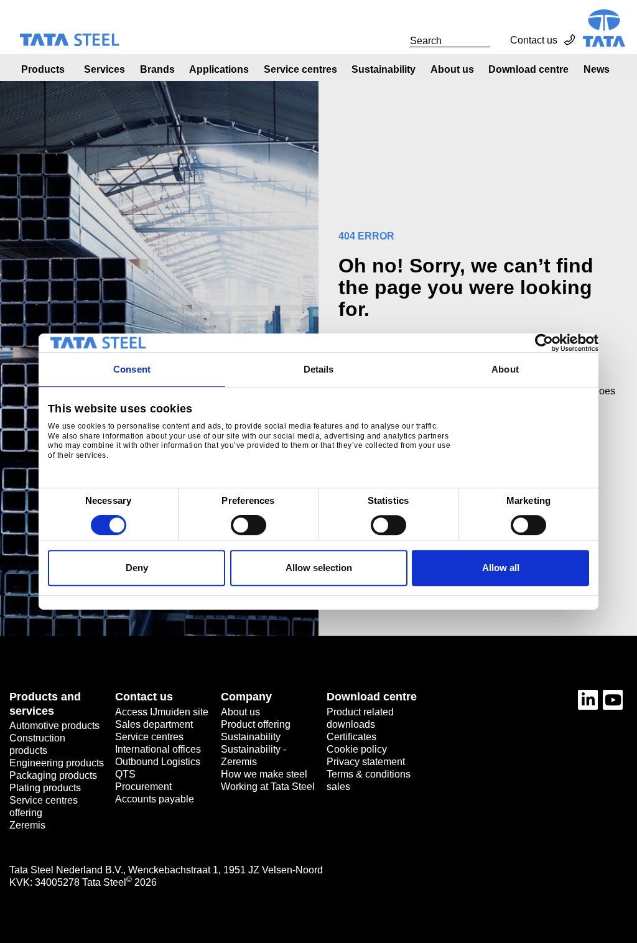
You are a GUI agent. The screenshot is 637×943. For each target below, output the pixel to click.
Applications (219, 69)
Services (104, 69)
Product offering (256, 724)
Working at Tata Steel (268, 786)
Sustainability (383, 69)
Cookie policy (357, 749)
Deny (137, 567)
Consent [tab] (132, 369)
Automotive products (54, 725)
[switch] (248, 525)
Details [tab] (319, 369)
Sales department (154, 724)
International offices (158, 749)
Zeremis (27, 825)
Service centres (300, 69)
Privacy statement (366, 761)
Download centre (528, 69)
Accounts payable (154, 799)
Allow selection (319, 567)
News (597, 69)
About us (452, 69)
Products (43, 69)
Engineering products (56, 763)
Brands (157, 69)
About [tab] (505, 369)
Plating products (45, 788)
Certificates (351, 737)
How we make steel (264, 774)
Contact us (533, 40)
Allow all (500, 567)
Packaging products (53, 775)
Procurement (143, 786)
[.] (396, 40)
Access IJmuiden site (161, 712)
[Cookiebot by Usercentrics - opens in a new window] (544, 342)
